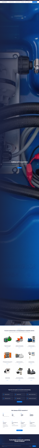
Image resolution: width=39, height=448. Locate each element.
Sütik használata (5, 446)
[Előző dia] (1, 164)
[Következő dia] (37, 164)
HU (2, 0)
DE (3, 0)
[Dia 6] (20, 324)
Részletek (19, 167)
